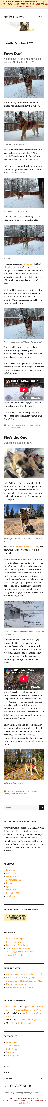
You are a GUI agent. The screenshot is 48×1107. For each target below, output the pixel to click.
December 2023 (13, 893)
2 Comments (15, 428)
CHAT (32, 4)
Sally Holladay (12, 1007)
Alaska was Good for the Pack (19, 987)
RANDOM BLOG (25, 6)
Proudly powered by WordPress (27, 1093)
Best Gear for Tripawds (16, 938)
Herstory (7, 794)
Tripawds (8, 1078)
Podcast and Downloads (17, 945)
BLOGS (16, 4)
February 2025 (12, 876)
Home (7, 1066)
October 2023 (12, 896)
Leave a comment (19, 794)
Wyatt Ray (28, 264)
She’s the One (15, 437)
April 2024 (11, 886)
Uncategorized (13, 1055)
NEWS (9, 4)
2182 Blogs (40, 1)
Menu (40, 17)
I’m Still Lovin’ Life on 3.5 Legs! (20, 977)
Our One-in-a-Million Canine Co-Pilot (24, 981)
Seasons (31, 425)
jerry (8, 1010)
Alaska (38, 425)
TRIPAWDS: (7, 1)
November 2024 (13, 880)
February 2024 (12, 889)
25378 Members (25, 1)
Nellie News (11, 1049)
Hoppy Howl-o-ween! (16, 984)
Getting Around (13, 1045)
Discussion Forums (15, 942)
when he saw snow (12, 267)
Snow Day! (13, 53)
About (7, 1072)
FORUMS (24, 4)
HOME (2, 4)
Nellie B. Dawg (14, 16)
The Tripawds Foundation (18, 948)
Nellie (9, 425)
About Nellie (33, 791)
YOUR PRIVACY (42, 4)
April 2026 (11, 873)
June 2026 (10, 870)
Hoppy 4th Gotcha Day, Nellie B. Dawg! (24, 974)
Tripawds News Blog (15, 955)
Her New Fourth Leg (26, 1020)
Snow (6, 428)
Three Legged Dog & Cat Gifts (19, 952)
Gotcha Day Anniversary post (24, 546)
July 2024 (10, 883)
